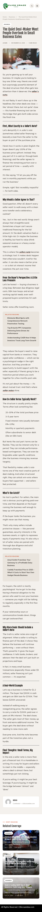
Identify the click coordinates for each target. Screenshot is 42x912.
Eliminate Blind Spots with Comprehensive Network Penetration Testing (18, 321)
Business (12, 17)
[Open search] (32, 6)
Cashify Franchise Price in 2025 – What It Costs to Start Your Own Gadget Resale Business (20, 572)
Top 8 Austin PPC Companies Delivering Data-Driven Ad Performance (19, 330)
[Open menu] (37, 6)
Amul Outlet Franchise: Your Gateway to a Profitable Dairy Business (19, 562)
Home (5, 17)
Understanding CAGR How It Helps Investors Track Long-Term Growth (18, 886)
